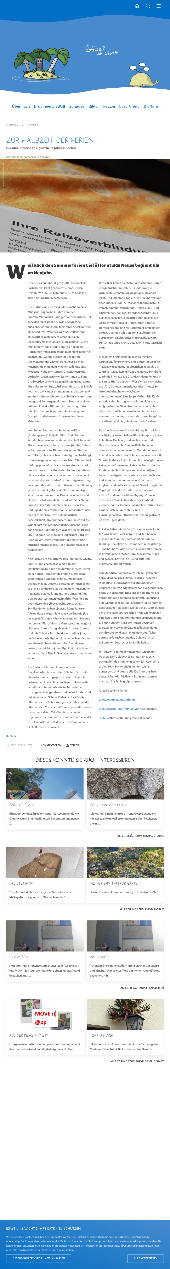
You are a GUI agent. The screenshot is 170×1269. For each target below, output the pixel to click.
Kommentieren (50, 745)
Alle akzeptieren (145, 1259)
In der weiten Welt (49, 106)
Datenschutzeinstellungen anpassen (39, 1259)
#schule (11, 736)
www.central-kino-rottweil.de (119, 709)
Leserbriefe (129, 106)
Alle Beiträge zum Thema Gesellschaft (137, 1062)
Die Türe (151, 106)
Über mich (21, 106)
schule (104, 718)
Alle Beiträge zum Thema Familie (141, 910)
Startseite (12, 125)
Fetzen (109, 106)
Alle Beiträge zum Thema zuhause (140, 836)
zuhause (76, 106)
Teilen (74, 745)
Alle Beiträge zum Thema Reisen (142, 988)
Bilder (94, 106)
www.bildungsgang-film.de (117, 700)
